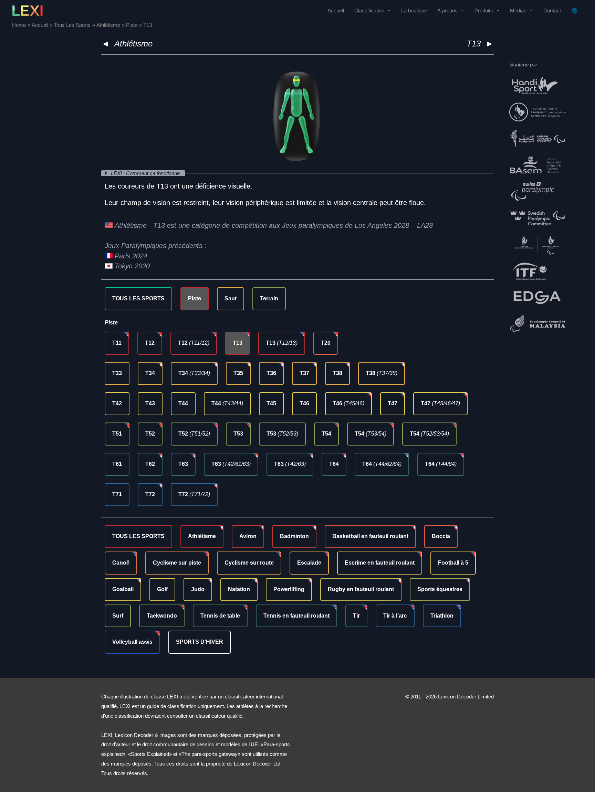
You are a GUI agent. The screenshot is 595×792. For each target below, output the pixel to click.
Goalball (123, 589)
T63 (183, 464)
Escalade (309, 563)
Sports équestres (439, 589)
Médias (518, 10)
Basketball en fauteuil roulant (370, 536)
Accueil (335, 10)
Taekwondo (162, 616)
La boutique (414, 10)
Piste (194, 298)
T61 (117, 464)
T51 (117, 434)
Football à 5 (453, 563)
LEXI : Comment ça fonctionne (146, 173)
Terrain (269, 298)
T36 (271, 373)
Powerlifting (288, 589)
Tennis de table (220, 616)
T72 (150, 494)
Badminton (294, 536)
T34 (150, 373)
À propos (447, 10)
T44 (183, 403)
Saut (231, 298)
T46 (304, 403)
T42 (117, 403)
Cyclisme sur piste (177, 563)
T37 (304, 373)
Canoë (120, 563)
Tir (356, 616)
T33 (117, 373)
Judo (198, 589)
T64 (334, 464)
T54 (326, 434)
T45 (271, 403)
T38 (337, 373)
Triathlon (441, 616)
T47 (392, 403)
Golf (162, 589)
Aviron (248, 536)
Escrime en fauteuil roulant (380, 563)
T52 (150, 434)
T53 (238, 434)
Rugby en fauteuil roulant (361, 589)
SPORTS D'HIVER (199, 642)
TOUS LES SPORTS (138, 298)
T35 (238, 373)
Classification (369, 10)
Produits (483, 10)
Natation (239, 589)
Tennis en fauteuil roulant (296, 616)
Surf (117, 616)
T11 (117, 343)
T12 (150, 343)
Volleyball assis (132, 642)
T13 (237, 343)
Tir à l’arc (395, 616)
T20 (326, 343)
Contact (552, 10)
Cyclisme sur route (249, 563)
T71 (117, 494)
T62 (150, 464)
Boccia (441, 536)
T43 (150, 403)
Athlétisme (133, 43)
